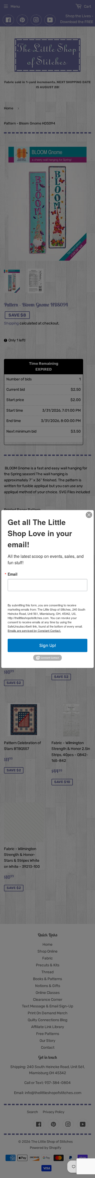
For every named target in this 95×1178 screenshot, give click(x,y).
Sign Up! (47, 645)
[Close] (89, 515)
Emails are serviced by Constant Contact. (34, 630)
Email (12, 574)
